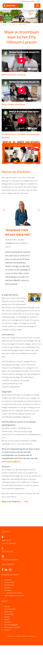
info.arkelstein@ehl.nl (10, 574)
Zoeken (7, 632)
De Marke (7, 605)
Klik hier (14, 459)
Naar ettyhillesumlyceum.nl (14, 610)
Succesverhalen (10, 624)
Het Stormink (9, 600)
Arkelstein (8, 595)
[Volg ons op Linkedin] (6, 585)
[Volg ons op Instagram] (10, 585)
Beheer (7, 634)
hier (5, 452)
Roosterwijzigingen (11, 639)
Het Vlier (7, 602)
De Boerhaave (9, 597)
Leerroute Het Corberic (14, 608)
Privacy (7, 645)
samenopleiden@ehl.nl (11, 476)
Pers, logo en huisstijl (12, 642)
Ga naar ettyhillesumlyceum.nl (28, 1)
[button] (1, 22)
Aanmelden (8, 626)
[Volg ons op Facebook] (3, 585)
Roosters (7, 637)
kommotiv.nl (32, 651)
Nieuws (7, 621)
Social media (9, 629)
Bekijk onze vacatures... (12, 517)
